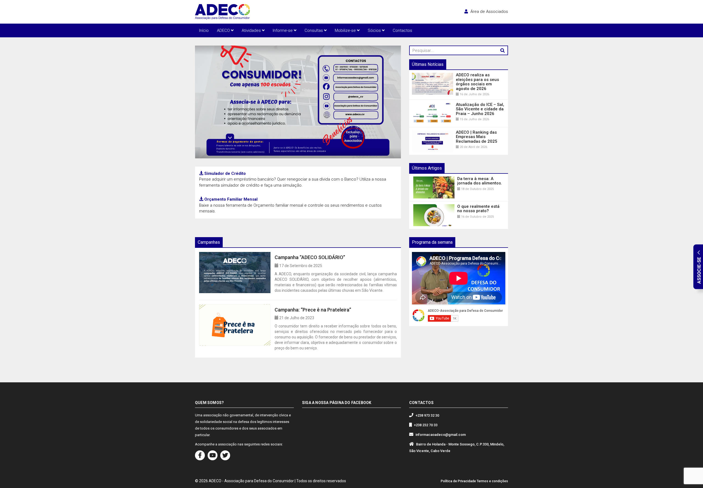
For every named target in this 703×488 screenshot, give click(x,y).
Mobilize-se (346, 30)
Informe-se (283, 30)
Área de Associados (488, 11)
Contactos (402, 30)
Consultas (314, 30)
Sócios (375, 30)
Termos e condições (492, 481)
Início (204, 30)
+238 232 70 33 (425, 425)
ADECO (224, 30)
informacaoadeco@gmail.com (440, 435)
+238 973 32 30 (427, 415)
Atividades (252, 30)
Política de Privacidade (458, 481)
